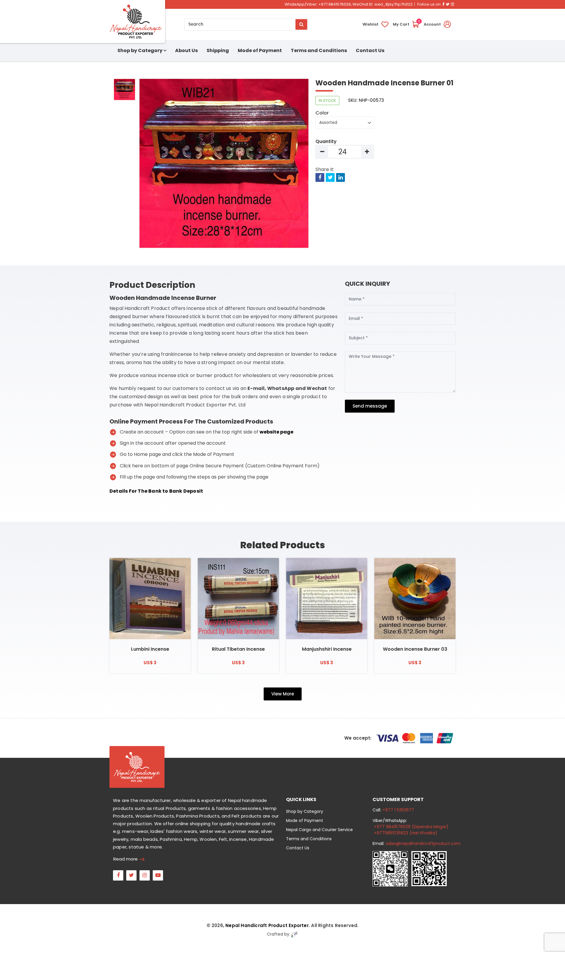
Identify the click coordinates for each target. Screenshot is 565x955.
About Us (186, 50)
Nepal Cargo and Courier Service (319, 830)
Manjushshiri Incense (327, 649)
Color (322, 112)
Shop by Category (304, 811)
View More (282, 694)
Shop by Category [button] (139, 50)
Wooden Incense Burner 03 (415, 649)
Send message (370, 406)
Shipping (218, 50)
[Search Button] (301, 24)
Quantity (326, 141)
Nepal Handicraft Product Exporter (267, 925)
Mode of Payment (260, 50)
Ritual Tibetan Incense (238, 649)
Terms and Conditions (319, 50)
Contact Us (370, 50)
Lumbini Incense (150, 649)
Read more (125, 859)
